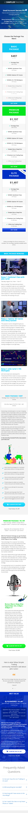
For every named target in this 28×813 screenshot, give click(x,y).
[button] (26, 780)
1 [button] (12, 688)
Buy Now (14, 103)
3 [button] (15, 688)
